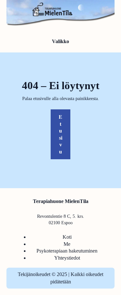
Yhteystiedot (67, 258)
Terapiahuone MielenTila (60, 201)
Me (67, 244)
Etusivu (60, 134)
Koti (67, 237)
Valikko (60, 41)
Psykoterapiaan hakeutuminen (66, 251)
